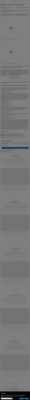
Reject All (27, 398)
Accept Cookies (21, 398)
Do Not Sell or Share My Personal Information (6, 398)
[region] (15, 396)
